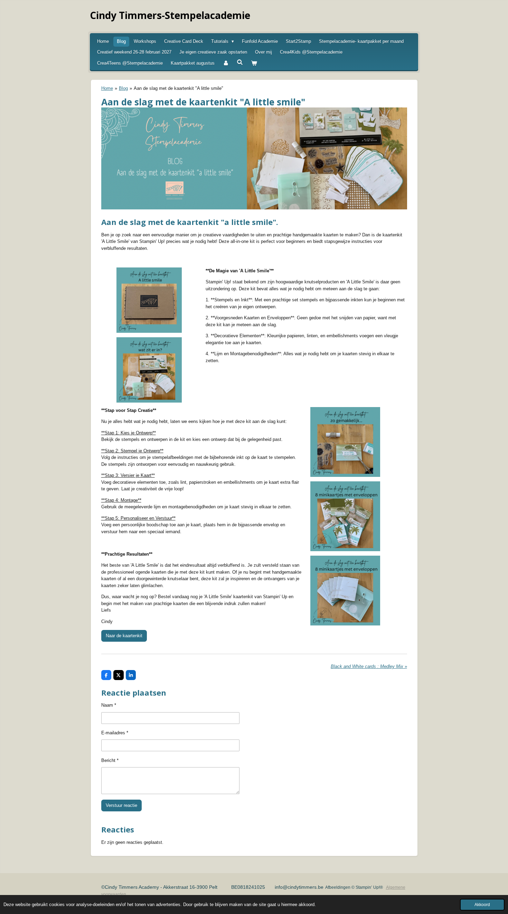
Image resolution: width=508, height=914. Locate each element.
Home (107, 88)
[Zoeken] (239, 62)
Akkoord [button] (482, 904)
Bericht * (110, 760)
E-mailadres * (114, 732)
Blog (123, 88)
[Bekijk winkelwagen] (254, 63)
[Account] (225, 63)
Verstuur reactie (121, 805)
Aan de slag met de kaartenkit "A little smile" (178, 88)
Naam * (108, 705)
